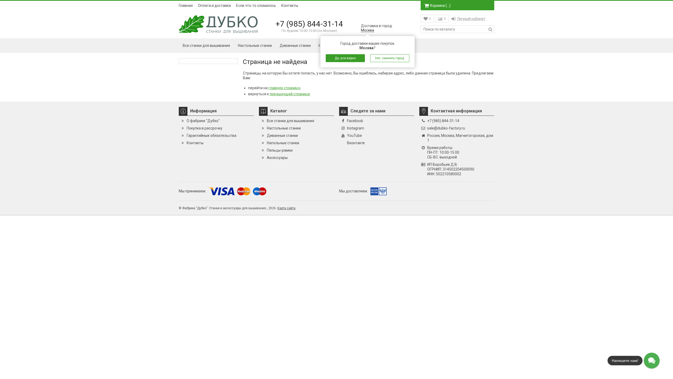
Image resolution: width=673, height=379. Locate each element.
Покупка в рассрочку (204, 128)
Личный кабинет (471, 19)
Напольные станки (283, 143)
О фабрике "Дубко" (203, 121)
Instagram (355, 128)
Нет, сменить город (389, 58)
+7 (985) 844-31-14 (309, 23)
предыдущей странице (290, 94)
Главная (186, 5)
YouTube (354, 135)
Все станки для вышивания (206, 45)
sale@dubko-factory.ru (446, 128)
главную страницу (284, 88)
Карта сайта (286, 208)
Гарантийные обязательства (211, 135)
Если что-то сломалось (256, 5)
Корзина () (440, 5)
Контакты (289, 5)
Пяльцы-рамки (280, 150)
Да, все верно (345, 58)
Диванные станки (295, 45)
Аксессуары (277, 158)
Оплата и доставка (214, 5)
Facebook (355, 121)
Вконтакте (356, 143)
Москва (367, 30)
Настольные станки (255, 45)
